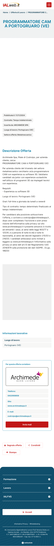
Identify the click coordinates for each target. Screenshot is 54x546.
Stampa (12, 452)
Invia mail (27, 424)
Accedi (28, 512)
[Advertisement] (27, 73)
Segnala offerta (14, 445)
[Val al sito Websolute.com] (27, 543)
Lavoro (7, 488)
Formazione (10, 479)
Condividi (35, 445)
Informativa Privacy (21, 524)
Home (5, 12)
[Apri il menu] (48, 4)
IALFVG (8, 496)
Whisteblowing (35, 524)
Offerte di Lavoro (18, 12)
